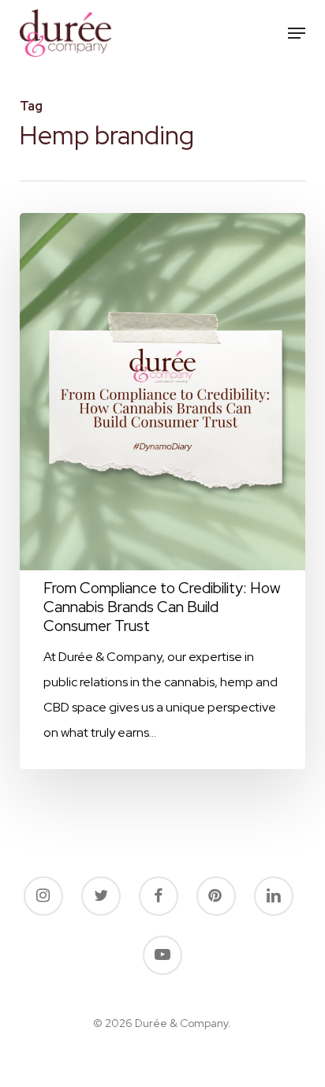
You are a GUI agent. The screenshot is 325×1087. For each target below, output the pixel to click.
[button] (296, 33)
